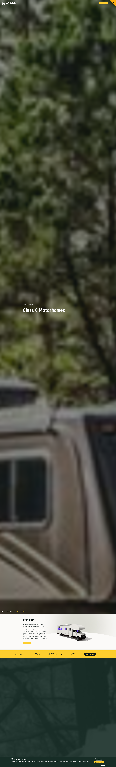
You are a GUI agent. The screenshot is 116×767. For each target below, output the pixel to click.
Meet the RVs (10, 611)
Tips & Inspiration (68, 2)
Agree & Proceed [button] (98, 762)
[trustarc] (103, 766)
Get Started (44, 2)
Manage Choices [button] (99, 759)
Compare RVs (89, 654)
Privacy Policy (13, 765)
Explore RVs (55, 2)
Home (2, 611)
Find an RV (103, 3)
